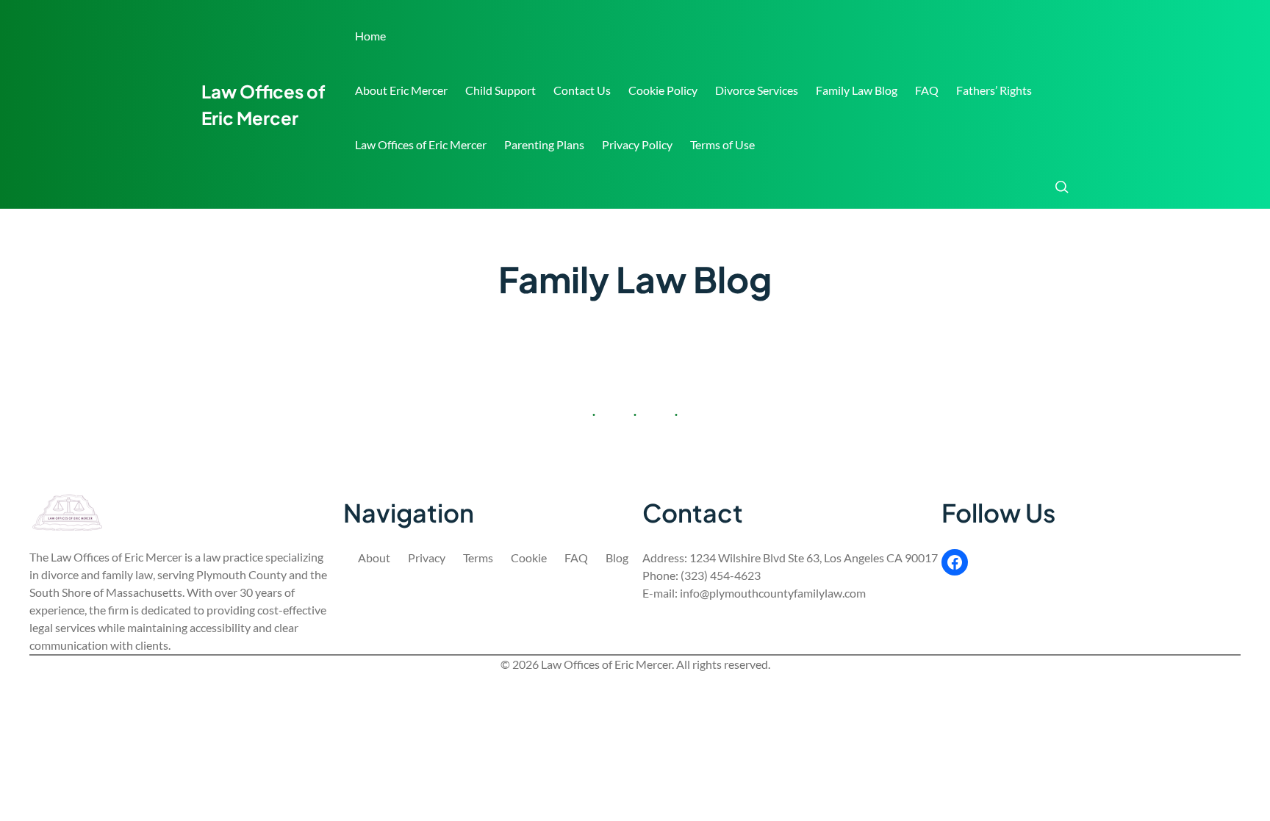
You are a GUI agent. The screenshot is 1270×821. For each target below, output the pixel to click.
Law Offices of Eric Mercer (421, 144)
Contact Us (582, 90)
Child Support (500, 90)
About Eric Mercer (401, 90)
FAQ (927, 90)
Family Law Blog (856, 90)
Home (370, 36)
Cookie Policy (662, 90)
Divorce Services (756, 90)
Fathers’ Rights (994, 90)
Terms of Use (722, 144)
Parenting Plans (544, 144)
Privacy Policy (637, 144)
